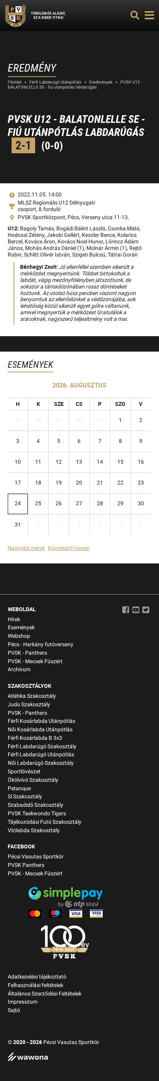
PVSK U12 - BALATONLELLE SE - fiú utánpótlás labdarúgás (75, 85)
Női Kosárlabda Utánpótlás (40, 729)
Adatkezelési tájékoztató (37, 977)
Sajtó (14, 1010)
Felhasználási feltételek (35, 985)
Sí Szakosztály (25, 796)
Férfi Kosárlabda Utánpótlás (41, 721)
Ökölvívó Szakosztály (33, 780)
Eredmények (101, 82)
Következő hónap (69, 548)
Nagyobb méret (26, 548)
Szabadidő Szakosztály (35, 805)
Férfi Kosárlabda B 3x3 (35, 738)
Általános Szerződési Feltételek (44, 993)
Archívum (19, 669)
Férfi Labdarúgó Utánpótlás (55, 82)
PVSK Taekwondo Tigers (37, 813)
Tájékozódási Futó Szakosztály (44, 822)
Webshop (19, 636)
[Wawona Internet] (79, 1058)
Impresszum (22, 1002)
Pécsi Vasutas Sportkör (36, 856)
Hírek (14, 619)
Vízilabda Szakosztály (34, 830)
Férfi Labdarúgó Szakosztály (42, 746)
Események (21, 627)
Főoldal (15, 82)
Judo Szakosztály (29, 704)
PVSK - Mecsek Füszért (35, 661)
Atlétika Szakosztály (32, 696)
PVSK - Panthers (27, 653)
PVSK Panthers (26, 865)
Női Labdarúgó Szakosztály (41, 763)
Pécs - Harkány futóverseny (40, 644)
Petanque (19, 788)
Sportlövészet (24, 771)
